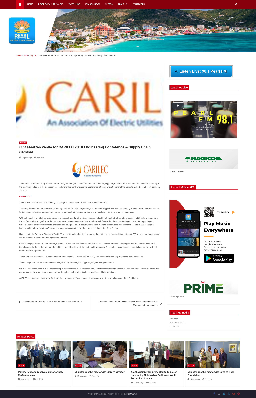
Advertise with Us (177, 322)
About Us (122, 4)
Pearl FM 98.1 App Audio (50, 4)
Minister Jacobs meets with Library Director (100, 371)
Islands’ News (92, 4)
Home (30, 4)
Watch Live (74, 4)
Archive (23, 143)
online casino (25, 196)
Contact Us (139, 4)
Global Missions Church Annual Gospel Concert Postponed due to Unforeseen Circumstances (128, 303)
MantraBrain (131, 394)
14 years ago (25, 379)
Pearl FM (40, 157)
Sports (109, 4)
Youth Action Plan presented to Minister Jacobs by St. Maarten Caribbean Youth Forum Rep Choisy (154, 375)
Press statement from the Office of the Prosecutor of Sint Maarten (52, 301)
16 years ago (27, 157)
